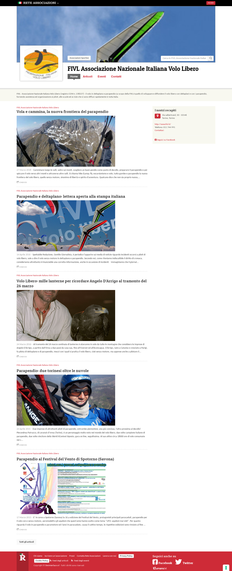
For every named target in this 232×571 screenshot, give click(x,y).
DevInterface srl (52, 565)
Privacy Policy (126, 556)
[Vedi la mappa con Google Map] (157, 116)
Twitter (187, 563)
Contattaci (159, 130)
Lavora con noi (109, 556)
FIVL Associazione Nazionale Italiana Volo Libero (38, 108)
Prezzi (72, 556)
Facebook (165, 563)
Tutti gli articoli (26, 542)
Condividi (23, 182)
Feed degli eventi (81, 561)
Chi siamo (38, 556)
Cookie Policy (41, 560)
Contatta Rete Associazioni (89, 556)
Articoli (88, 76)
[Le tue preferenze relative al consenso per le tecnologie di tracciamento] (226, 568)
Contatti (116, 76)
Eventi (102, 76)
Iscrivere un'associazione (56, 556)
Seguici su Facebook (166, 140)
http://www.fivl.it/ (163, 124)
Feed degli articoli (60, 561)
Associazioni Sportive (79, 58)
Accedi (211, 3)
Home (74, 76)
